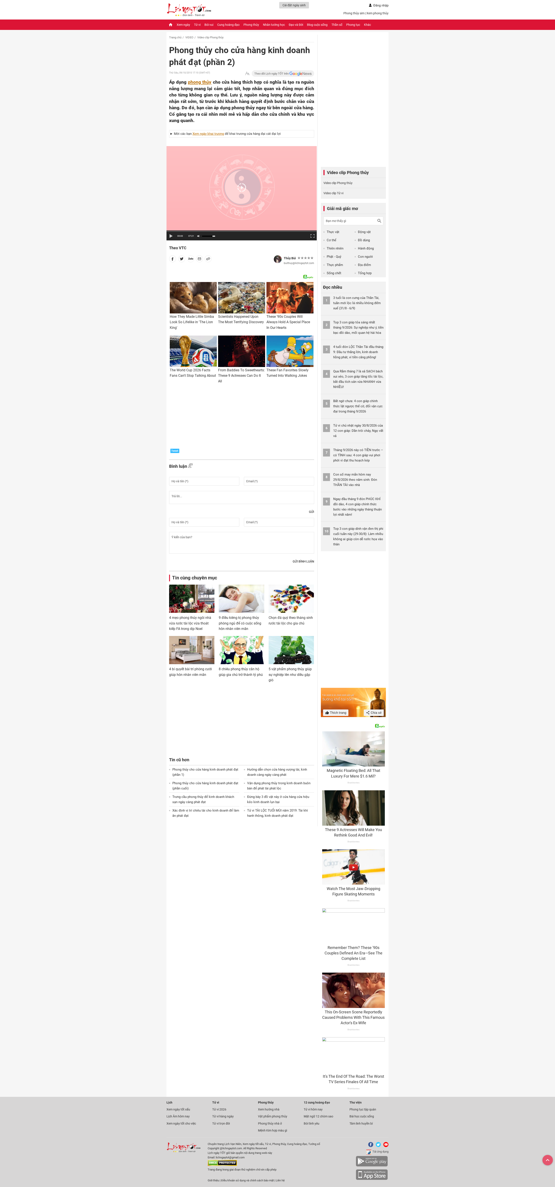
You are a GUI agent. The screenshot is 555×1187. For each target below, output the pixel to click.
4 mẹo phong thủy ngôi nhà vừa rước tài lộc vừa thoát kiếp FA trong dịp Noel (190, 623)
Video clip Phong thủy (210, 37)
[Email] (199, 259)
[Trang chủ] (170, 25)
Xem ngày (183, 24)
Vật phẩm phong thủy (272, 1116)
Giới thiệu (213, 1180)
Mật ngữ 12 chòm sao (318, 1116)
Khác (367, 24)
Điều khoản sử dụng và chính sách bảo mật (247, 1180)
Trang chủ (175, 37)
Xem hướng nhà (268, 1109)
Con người (365, 257)
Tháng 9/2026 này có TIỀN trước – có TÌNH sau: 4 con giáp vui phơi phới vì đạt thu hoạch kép (358, 455)
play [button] (170, 236)
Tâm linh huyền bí (361, 1123)
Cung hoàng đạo (228, 24)
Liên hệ (280, 1180)
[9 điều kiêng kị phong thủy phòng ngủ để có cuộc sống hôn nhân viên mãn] (241, 599)
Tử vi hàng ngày (223, 1116)
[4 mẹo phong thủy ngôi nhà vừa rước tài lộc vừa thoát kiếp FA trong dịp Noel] (191, 599)
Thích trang (337, 713)
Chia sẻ (376, 713)
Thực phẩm (335, 265)
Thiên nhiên (335, 248)
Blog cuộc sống (317, 24)
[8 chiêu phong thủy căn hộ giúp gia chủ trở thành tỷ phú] (241, 650)
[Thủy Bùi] (278, 259)
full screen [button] (312, 236)
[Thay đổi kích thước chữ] (247, 73)
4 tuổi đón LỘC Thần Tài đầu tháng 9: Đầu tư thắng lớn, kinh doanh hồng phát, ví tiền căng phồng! (358, 352)
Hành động (366, 248)
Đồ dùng (364, 240)
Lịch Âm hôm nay (178, 1116)
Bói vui (208, 24)
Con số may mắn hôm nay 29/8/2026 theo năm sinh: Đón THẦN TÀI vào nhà (355, 480)
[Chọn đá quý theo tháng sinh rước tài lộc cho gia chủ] (291, 599)
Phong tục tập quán (362, 1109)
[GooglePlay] (372, 1165)
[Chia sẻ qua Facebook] (172, 259)
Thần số (336, 24)
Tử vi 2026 (219, 1109)
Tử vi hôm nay (313, 1109)
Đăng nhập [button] (380, 5)
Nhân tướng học (274, 24)
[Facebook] (369, 1146)
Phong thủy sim (353, 13)
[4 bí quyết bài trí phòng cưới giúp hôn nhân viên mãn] (191, 650)
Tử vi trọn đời (221, 1123)
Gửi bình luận (303, 561)
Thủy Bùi (290, 258)
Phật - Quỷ (334, 257)
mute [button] (199, 236)
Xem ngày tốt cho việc (181, 1123)
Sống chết (334, 273)
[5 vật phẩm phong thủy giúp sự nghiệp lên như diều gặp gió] (291, 650)
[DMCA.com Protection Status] (222, 1165)
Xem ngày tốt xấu (178, 1109)
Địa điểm (364, 265)
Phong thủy (251, 24)
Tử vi (197, 24)
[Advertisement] (241, 417)
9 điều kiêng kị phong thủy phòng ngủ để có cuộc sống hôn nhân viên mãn (240, 623)
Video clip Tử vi (333, 193)
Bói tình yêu (311, 1123)
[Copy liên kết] (208, 259)
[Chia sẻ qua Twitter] (181, 259)
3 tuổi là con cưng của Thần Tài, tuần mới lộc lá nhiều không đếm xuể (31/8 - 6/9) (357, 303)
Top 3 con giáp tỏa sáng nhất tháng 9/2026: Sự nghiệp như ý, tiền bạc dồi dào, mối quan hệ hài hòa (358, 327)
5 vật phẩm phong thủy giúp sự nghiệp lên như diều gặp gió (290, 674)
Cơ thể (331, 240)
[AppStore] (372, 1179)
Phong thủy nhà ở (270, 1123)
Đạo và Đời (296, 24)
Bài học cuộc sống (361, 1116)
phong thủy (199, 82)
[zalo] (190, 259)
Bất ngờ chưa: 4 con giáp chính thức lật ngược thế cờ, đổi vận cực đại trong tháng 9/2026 (358, 406)
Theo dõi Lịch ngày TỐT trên (271, 73)
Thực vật (333, 232)
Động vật (364, 232)
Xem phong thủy (377, 13)
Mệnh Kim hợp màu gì (272, 1130)
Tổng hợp (365, 273)
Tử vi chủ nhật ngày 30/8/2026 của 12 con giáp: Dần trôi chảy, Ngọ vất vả (358, 431)
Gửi (311, 512)
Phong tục (353, 24)
